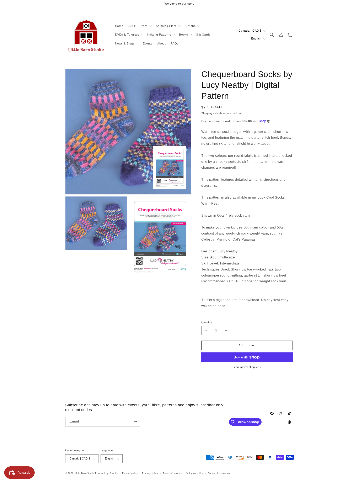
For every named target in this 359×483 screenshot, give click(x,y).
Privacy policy (150, 473)
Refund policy (130, 473)
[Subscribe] (135, 421)
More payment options (247, 367)
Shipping (207, 113)
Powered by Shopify (106, 473)
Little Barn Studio (85, 473)
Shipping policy (194, 473)
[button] (146, 25)
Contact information (219, 473)
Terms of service (172, 473)
